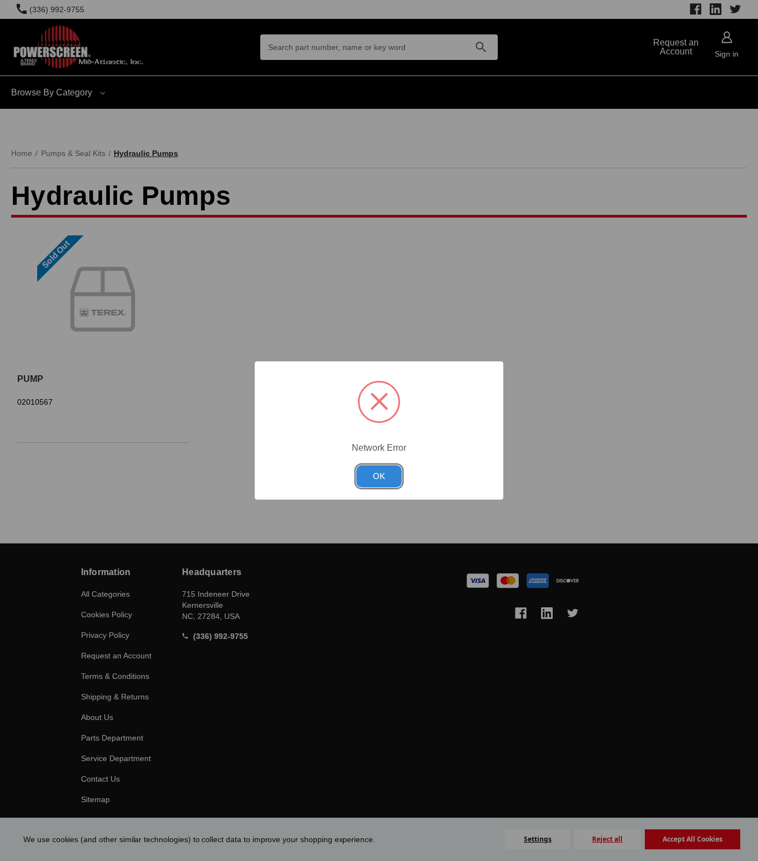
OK (379, 476)
